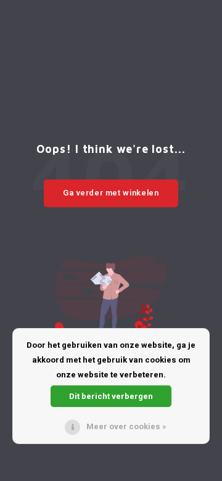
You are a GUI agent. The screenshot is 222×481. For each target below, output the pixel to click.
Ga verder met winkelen (110, 193)
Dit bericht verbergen (111, 396)
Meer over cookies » (126, 426)
